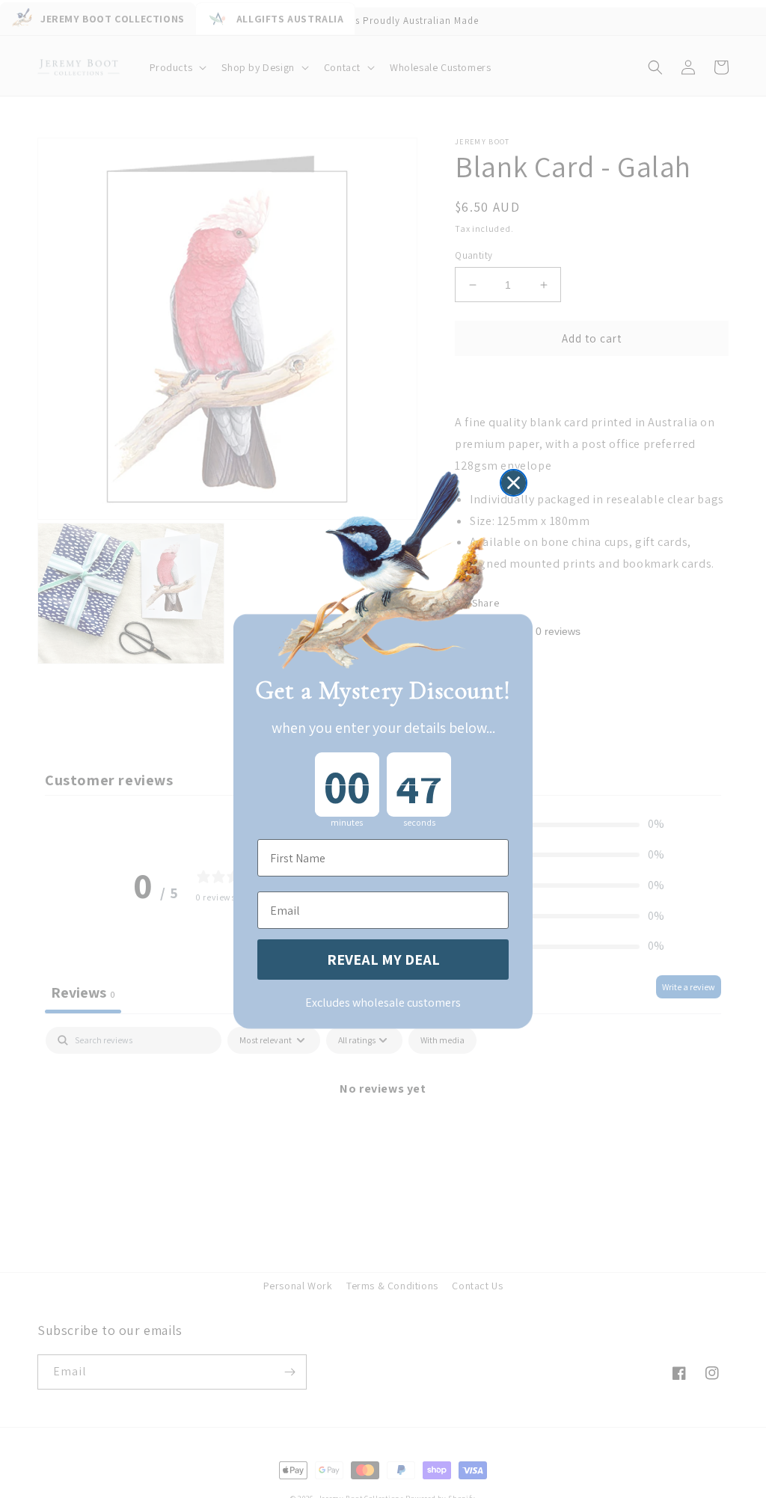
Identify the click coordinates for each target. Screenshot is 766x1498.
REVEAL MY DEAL (383, 959)
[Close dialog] (513, 483)
